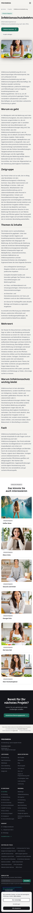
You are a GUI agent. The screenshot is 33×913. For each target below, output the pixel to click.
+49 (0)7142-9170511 (8, 829)
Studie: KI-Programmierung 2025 (23, 774)
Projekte (10, 9)
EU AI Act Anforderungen (7, 819)
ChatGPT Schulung (6, 808)
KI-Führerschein (5, 800)
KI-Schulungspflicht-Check (8, 848)
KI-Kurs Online (5, 810)
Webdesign (4, 763)
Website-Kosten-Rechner (7, 867)
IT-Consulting (21, 810)
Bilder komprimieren (17, 861)
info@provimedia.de (8, 826)
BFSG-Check (19, 867)
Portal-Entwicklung (6, 768)
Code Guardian (21, 781)
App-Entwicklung (22, 805)
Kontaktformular (5, 836)
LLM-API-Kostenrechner (7, 853)
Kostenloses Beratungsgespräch (15, 715)
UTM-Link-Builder (18, 864)
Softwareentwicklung (23, 794)
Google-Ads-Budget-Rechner (8, 851)
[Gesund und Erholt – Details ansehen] (16, 574)
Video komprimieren (6, 864)
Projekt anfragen (7, 34)
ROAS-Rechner (21, 851)
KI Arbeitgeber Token (23, 778)
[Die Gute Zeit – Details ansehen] (16, 637)
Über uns (20, 771)
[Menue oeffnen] (30, 3)
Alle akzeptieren (16, 908)
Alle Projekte (21, 757)
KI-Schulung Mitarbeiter (7, 805)
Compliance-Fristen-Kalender (23, 856)
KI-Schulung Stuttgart (7, 813)
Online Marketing (22, 808)
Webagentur (21, 802)
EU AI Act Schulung (6, 802)
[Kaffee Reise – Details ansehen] (16, 511)
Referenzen (21, 760)
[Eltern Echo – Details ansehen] (16, 542)
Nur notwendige (16, 900)
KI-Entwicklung (5, 757)
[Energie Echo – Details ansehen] (16, 606)
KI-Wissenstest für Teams (23, 848)
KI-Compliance (5, 816)
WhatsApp (5, 833)
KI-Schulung (4, 794)
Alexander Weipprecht (22, 728)
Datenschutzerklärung (25, 883)
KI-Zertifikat (4, 791)
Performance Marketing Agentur (24, 817)
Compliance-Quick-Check (7, 856)
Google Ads (4, 771)
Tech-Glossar (21, 768)
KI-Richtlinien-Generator (23, 859)
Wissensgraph (21, 765)
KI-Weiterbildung (5, 797)
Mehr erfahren (17, 896)
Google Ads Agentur (23, 813)
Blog (19, 763)
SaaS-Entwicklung (5, 760)
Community (21, 784)
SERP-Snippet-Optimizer (21, 853)
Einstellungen (16, 904)
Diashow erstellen (5, 861)
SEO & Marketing (5, 765)
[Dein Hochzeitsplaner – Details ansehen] (16, 669)
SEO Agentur (21, 797)
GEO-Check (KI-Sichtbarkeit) (8, 859)
